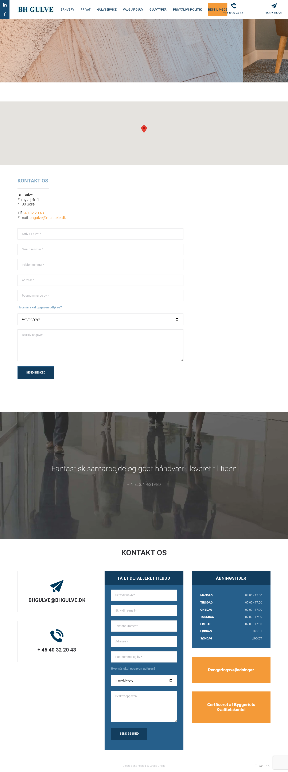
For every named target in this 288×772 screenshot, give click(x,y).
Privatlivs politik (187, 9)
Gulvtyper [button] (158, 9)
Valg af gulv (133, 9)
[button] (268, 766)
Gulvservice (107, 9)
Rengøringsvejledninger (231, 669)
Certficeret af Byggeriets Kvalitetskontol (231, 707)
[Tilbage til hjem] (35, 9)
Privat (86, 9)
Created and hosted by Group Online (144, 765)
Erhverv (67, 9)
